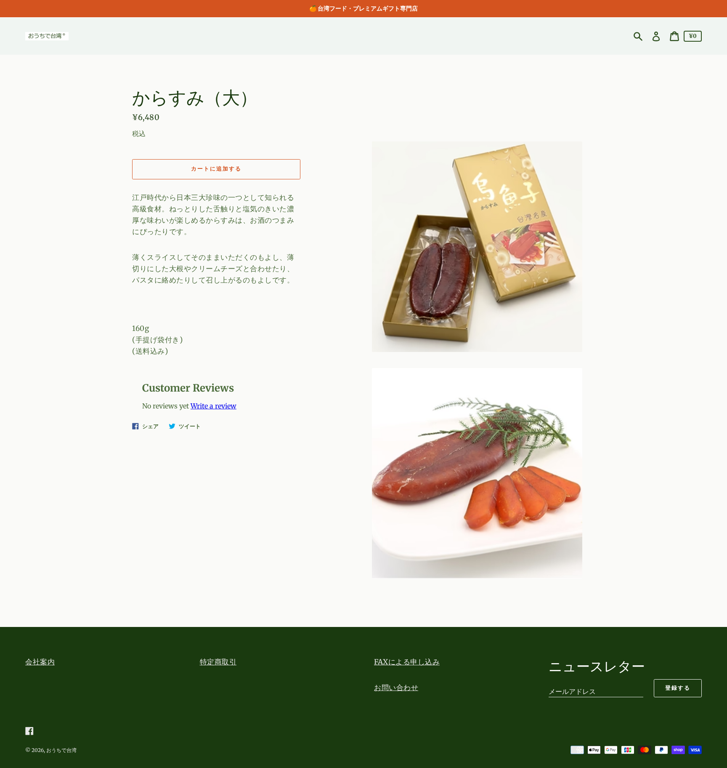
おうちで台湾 (61, 750)
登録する (677, 687)
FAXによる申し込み (407, 662)
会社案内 (40, 662)
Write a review (213, 406)
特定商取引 (218, 662)
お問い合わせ (396, 687)
